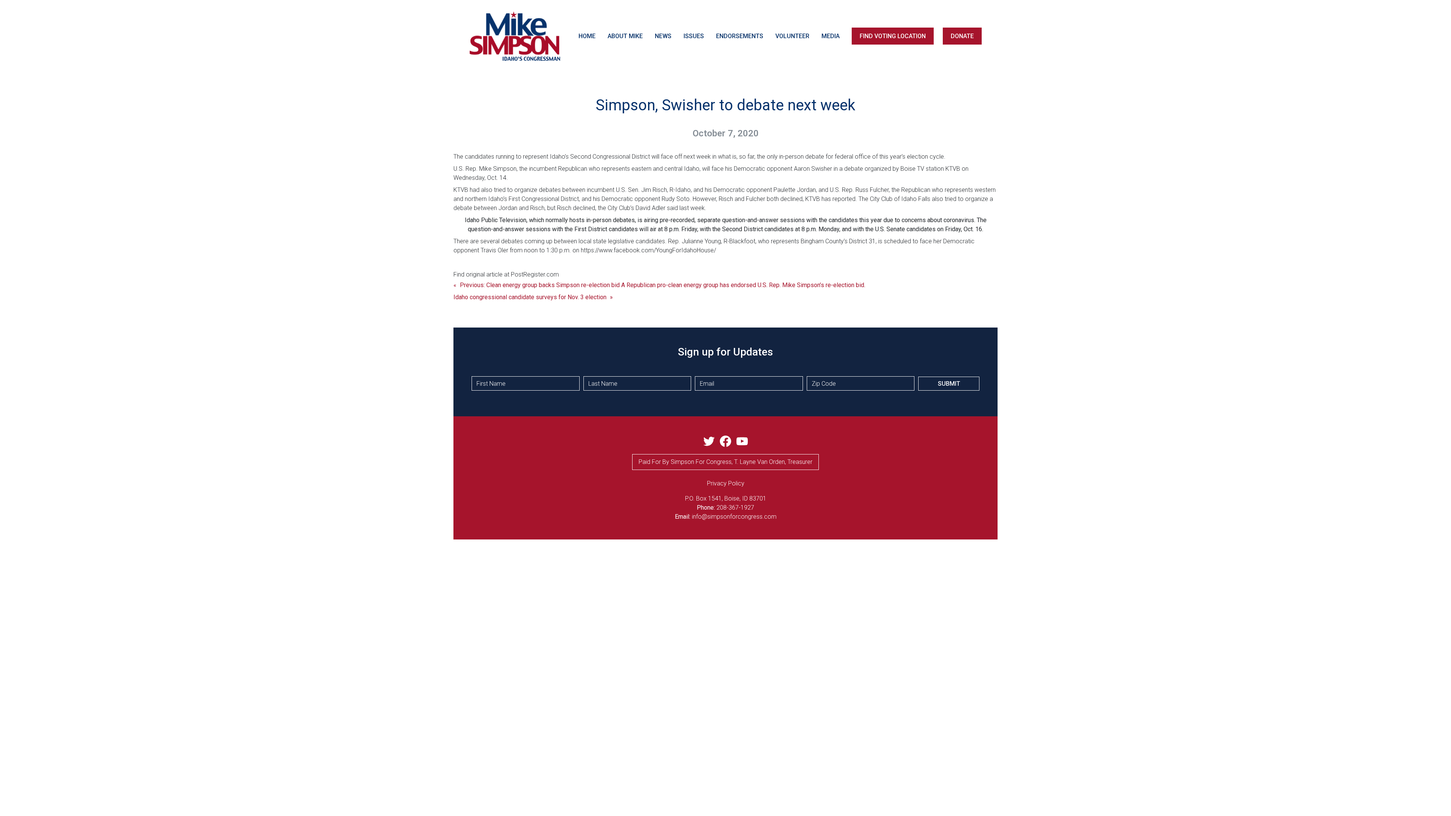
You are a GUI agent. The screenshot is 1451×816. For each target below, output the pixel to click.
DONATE (962, 36)
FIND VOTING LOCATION (893, 36)
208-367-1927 (735, 507)
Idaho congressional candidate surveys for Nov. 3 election (529, 297)
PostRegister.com (535, 274)
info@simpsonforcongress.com (734, 516)
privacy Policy (725, 483)
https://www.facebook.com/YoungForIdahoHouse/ (648, 250)
